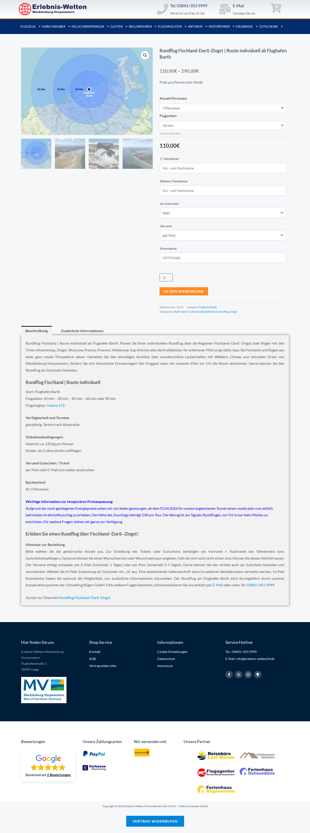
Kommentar (168, 248)
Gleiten (116, 26)
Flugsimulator (170, 26)
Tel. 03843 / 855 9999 (188, 5)
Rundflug (224, 311)
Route (215, 311)
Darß (184, 311)
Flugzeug (28, 26)
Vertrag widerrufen (155, 821)
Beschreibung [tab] (36, 330)
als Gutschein (169, 203)
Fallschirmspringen (87, 26)
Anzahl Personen (173, 98)
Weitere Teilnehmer (174, 181)
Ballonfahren (140, 26)
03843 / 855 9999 (260, 585)
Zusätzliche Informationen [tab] (82, 330)
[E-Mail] (225, 9)
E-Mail (238, 5)
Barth (177, 311)
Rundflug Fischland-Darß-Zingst (84, 597)
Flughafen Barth (208, 307)
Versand (166, 226)
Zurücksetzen (170, 133)
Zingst (233, 311)
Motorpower (219, 26)
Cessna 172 (56, 405)
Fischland (193, 311)
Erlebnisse (244, 26)
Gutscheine (268, 26)
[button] (145, 55)
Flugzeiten (168, 115)
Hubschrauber (53, 26)
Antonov (195, 26)
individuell (205, 311)
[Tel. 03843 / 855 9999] (162, 9)
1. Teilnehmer (177, 159)
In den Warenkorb (184, 291)
